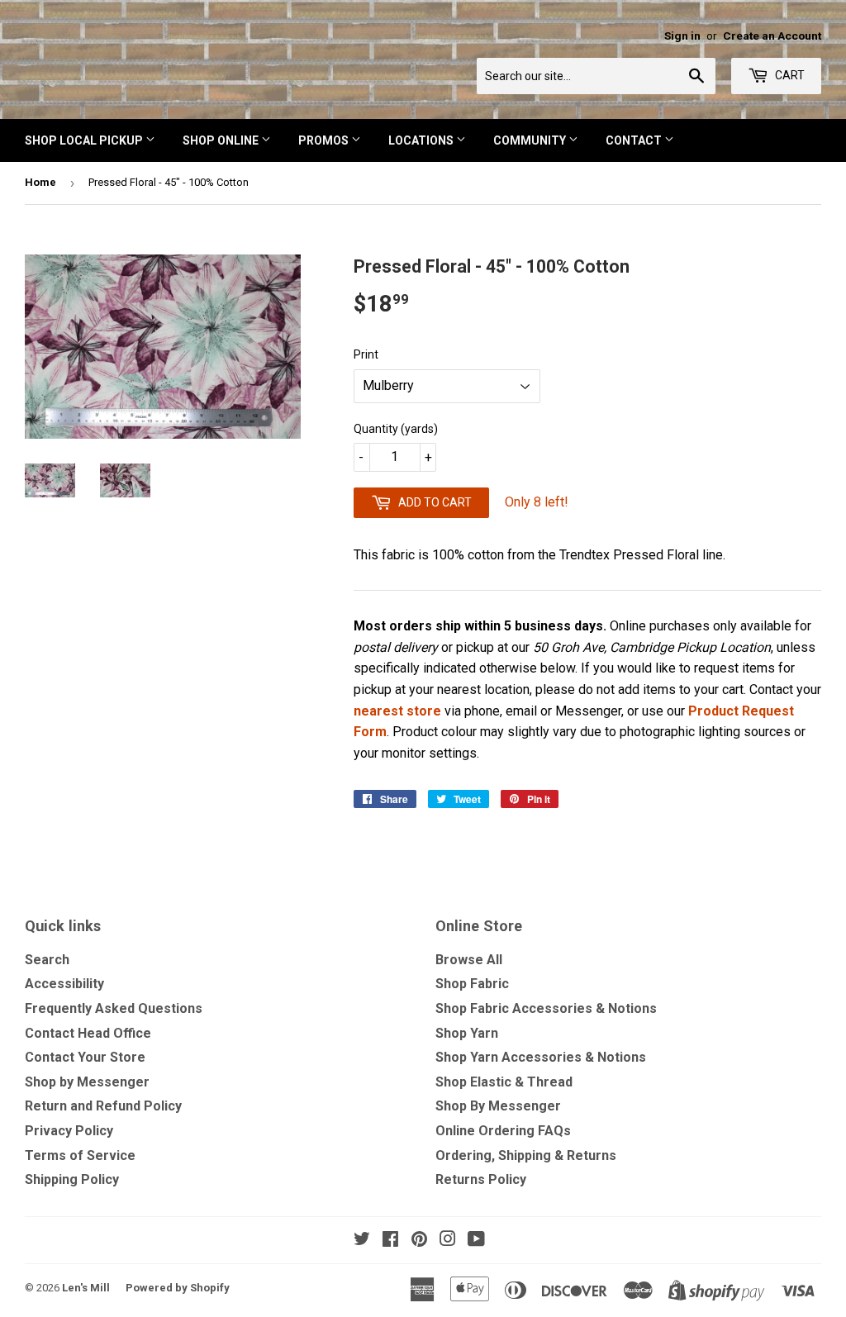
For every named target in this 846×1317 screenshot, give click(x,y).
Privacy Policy (69, 1131)
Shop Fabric (472, 983)
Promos (324, 140)
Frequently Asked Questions (113, 1008)
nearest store (397, 711)
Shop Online (222, 140)
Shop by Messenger (87, 1082)
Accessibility (64, 983)
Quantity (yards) (396, 428)
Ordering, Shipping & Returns (525, 1155)
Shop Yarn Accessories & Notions (540, 1057)
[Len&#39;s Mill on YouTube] (476, 1240)
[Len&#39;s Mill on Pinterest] (419, 1240)
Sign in (682, 35)
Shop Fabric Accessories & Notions (546, 1008)
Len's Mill (86, 1287)
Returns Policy (480, 1179)
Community (530, 140)
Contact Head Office (88, 1033)
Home (40, 182)
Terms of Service (80, 1155)
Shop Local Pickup (85, 140)
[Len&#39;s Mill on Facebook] (390, 1240)
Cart (788, 75)
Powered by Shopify (178, 1287)
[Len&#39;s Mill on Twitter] (362, 1240)
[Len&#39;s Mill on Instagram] (448, 1240)
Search (47, 960)
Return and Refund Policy (103, 1106)
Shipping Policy (72, 1179)
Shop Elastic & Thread (504, 1082)
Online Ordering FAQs (503, 1131)
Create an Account (772, 35)
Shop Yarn (466, 1033)
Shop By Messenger (498, 1106)
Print (366, 354)
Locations (422, 140)
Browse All (468, 960)
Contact (635, 140)
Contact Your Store (85, 1057)
